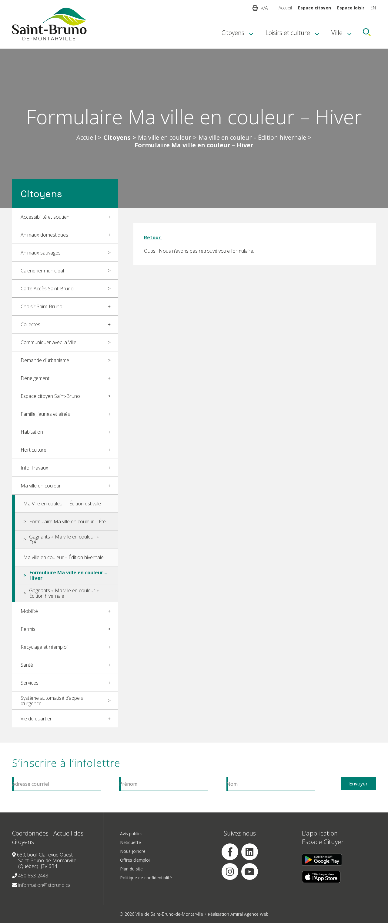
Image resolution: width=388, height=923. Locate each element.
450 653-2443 (33, 875)
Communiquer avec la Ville (48, 342)
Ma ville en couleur (164, 138)
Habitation (32, 432)
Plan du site (131, 869)
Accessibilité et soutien (45, 217)
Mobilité (29, 611)
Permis (28, 629)
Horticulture (33, 449)
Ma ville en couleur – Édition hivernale (252, 138)
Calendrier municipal (42, 270)
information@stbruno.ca (44, 885)
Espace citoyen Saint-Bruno (50, 396)
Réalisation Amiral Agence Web (238, 914)
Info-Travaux (34, 467)
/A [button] (264, 8)
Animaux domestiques (44, 234)
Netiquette (130, 842)
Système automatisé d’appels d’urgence (52, 701)
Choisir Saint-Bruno (41, 306)
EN (373, 8)
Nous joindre (133, 851)
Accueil (285, 8)
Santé (27, 664)
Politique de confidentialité (146, 877)
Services (29, 682)
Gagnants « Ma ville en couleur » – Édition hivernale (65, 593)
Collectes (30, 324)
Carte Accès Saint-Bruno (47, 288)
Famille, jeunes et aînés (45, 414)
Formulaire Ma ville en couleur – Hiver (68, 575)
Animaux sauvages (41, 252)
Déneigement (35, 378)
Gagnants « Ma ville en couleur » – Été (65, 539)
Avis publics (131, 833)
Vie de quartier (36, 718)
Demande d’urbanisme (45, 360)
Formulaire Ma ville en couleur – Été (67, 521)
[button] (255, 8)
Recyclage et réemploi (44, 647)
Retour (153, 237)
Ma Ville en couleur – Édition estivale (62, 503)
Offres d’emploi (135, 860)
